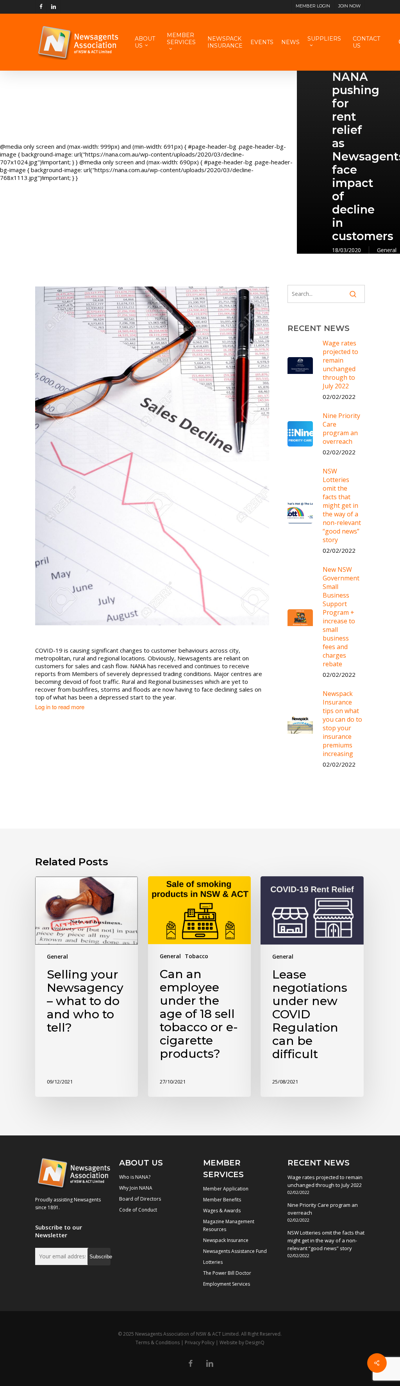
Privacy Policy (199, 1342)
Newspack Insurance (225, 1240)
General (386, 250)
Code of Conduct (138, 1209)
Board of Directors (140, 1199)
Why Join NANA (135, 1188)
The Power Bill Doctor (227, 1273)
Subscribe (100, 1257)
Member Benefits (222, 1199)
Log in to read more (59, 707)
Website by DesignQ (242, 1342)
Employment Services (226, 1284)
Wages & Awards (222, 1210)
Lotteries (213, 1262)
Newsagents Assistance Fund (235, 1251)
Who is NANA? (134, 1177)
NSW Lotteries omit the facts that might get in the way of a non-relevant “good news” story (326, 1240)
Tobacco (196, 956)
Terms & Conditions (158, 1342)
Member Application (225, 1188)
